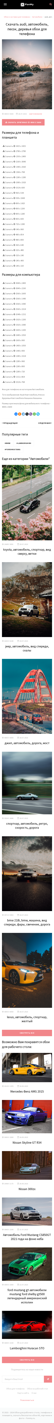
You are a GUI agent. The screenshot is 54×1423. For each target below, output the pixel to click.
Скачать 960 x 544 (14, 193)
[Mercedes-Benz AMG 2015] (27, 1067)
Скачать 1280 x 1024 (15, 356)
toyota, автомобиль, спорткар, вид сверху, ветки (27, 551)
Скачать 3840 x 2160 (15, 288)
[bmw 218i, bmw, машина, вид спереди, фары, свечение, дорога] (27, 873)
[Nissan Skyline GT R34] (27, 1116)
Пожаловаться (27, 1400)
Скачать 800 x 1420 (15, 203)
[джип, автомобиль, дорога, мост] (27, 696)
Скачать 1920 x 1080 (15, 324)
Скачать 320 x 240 (14, 255)
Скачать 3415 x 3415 (15, 146)
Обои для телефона (15, 1388)
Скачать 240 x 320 (14, 265)
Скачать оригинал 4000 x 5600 (24, 122)
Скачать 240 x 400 (14, 260)
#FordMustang (12, 449)
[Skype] (38, 414)
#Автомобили (35, 114)
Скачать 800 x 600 (14, 219)
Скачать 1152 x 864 (15, 376)
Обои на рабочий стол (37, 1388)
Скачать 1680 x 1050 (15, 335)
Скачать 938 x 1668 (15, 198)
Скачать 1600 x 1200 (15, 330)
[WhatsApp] (34, 414)
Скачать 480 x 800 (14, 239)
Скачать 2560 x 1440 (15, 298)
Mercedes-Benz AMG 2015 (27, 1091)
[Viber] (30, 414)
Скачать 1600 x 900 (15, 340)
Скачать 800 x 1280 (15, 213)
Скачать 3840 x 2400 (15, 283)
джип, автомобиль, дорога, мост (27, 743)
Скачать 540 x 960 (14, 229)
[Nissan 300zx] (27, 1165)
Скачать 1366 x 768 (15, 172)
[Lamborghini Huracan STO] (27, 1325)
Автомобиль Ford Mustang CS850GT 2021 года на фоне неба (27, 1237)
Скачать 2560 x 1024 (15, 309)
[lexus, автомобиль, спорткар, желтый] (27, 970)
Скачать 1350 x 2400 (15, 156)
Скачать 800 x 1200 (15, 208)
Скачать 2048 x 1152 (15, 314)
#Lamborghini (24, 443)
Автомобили (37, 17)
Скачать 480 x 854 (14, 234)
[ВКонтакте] (16, 414)
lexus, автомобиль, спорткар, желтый (27, 1019)
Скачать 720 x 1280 (15, 224)
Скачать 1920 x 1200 (15, 319)
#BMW (7, 443)
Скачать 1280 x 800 (15, 366)
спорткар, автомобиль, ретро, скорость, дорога (27, 826)
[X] (27, 414)
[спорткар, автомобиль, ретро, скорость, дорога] (27, 783)
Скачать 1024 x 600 (15, 187)
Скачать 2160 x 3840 (15, 161)
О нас (34, 1393)
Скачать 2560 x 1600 (15, 293)
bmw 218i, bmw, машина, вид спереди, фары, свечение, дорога (27, 922)
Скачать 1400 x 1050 (15, 345)
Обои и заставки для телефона (17, 17)
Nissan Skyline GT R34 (27, 1142)
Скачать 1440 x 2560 (15, 167)
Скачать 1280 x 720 (15, 371)
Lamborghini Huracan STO (27, 1348)
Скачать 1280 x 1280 (15, 177)
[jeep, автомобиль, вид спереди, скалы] (27, 599)
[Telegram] (23, 414)
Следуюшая (44, 423)
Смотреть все (27, 1033)
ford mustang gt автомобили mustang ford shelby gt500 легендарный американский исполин (27, 1296)
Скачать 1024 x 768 (15, 382)
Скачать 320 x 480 (14, 250)
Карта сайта (23, 1393)
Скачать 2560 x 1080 (15, 304)
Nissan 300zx (27, 1189)
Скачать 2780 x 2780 (15, 151)
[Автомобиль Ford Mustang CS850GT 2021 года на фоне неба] (27, 1211)
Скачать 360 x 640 (14, 245)
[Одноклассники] (19, 414)
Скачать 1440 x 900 (15, 350)
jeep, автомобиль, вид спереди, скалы (27, 648)
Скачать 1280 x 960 (15, 361)
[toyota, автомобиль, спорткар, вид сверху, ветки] (27, 502)
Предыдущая (10, 423)
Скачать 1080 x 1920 (15, 182)
